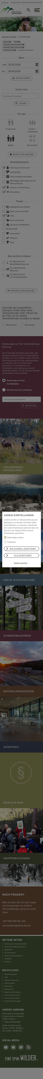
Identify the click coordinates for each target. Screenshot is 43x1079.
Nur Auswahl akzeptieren (22, 548)
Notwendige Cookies (15, 537)
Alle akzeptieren (22, 555)
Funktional (11, 542)
